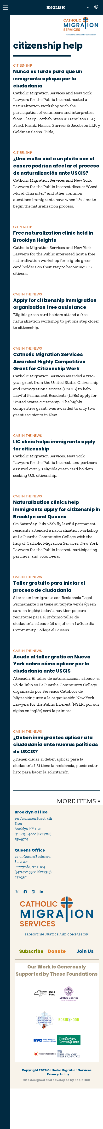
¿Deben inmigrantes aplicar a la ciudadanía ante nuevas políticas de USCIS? (55, 744)
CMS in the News (27, 294)
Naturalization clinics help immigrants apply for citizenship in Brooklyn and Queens (56, 509)
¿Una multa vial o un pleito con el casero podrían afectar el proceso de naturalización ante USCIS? (56, 165)
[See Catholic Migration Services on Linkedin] (41, 892)
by (56, 1080)
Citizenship (22, 65)
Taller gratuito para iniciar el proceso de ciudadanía (49, 586)
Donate (57, 951)
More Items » (78, 801)
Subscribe (31, 951)
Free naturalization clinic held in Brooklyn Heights (53, 236)
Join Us (85, 951)
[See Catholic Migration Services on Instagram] (33, 892)
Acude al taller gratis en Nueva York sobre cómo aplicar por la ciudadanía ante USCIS (52, 663)
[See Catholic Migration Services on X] (17, 892)
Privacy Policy (58, 1074)
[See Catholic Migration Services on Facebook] (25, 892)
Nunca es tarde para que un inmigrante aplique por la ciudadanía (47, 78)
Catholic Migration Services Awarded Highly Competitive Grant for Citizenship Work (49, 361)
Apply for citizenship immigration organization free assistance (55, 304)
